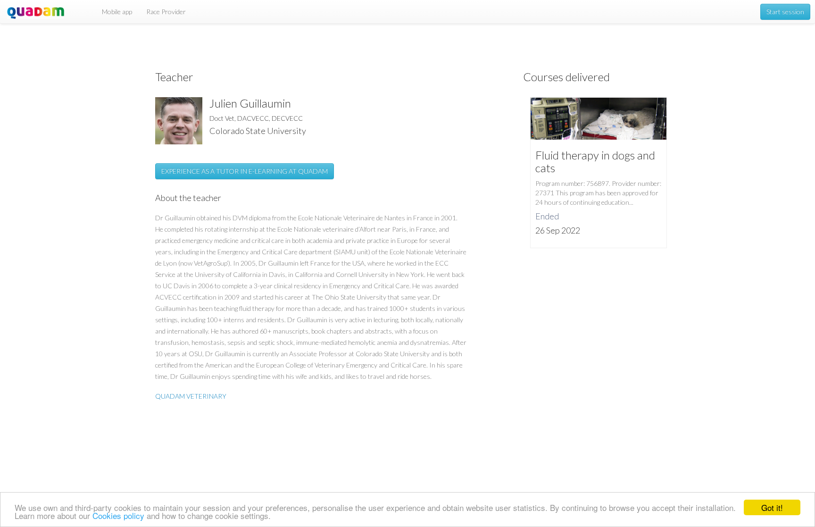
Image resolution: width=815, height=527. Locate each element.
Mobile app (117, 12)
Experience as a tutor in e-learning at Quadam (244, 171)
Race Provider (166, 12)
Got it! (772, 507)
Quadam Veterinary (190, 396)
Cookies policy (118, 515)
